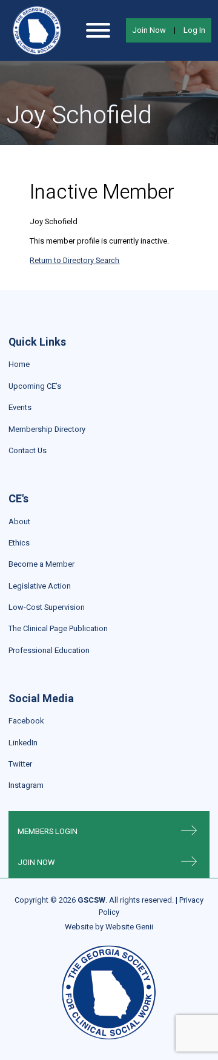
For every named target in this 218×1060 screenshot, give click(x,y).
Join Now (149, 30)
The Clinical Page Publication (58, 628)
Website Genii (129, 926)
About (19, 521)
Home (19, 364)
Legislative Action (39, 586)
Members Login (48, 831)
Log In (194, 30)
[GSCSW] (37, 30)
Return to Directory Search (74, 260)
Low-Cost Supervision (46, 607)
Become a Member (41, 564)
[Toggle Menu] (98, 30)
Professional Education (49, 650)
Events (19, 407)
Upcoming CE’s (34, 386)
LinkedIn (23, 742)
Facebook (26, 721)
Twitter (20, 764)
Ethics (19, 543)
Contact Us (27, 450)
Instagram (26, 785)
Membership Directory (46, 429)
